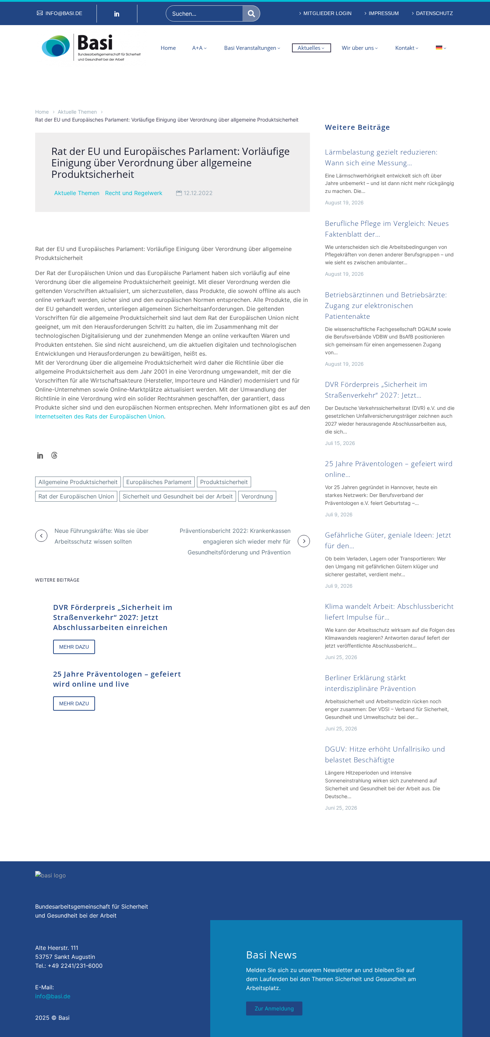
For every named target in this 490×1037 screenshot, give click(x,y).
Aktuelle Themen (77, 112)
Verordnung (257, 496)
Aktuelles (309, 47)
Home (168, 47)
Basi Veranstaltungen (250, 47)
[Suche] (251, 13)
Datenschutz (434, 13)
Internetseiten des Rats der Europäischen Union (99, 416)
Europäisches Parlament (159, 482)
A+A (197, 47)
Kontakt (404, 47)
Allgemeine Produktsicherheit (78, 482)
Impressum (384, 13)
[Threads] (54, 455)
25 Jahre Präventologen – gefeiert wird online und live (117, 679)
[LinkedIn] (40, 455)
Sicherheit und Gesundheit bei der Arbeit (178, 496)
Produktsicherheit (224, 482)
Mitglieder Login (327, 13)
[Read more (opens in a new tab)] (59, 13)
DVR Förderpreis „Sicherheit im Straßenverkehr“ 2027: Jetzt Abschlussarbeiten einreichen (113, 617)
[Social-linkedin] (117, 13)
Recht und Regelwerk (133, 192)
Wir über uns (358, 47)
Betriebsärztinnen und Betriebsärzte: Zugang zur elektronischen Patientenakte (386, 305)
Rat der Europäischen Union (76, 496)
